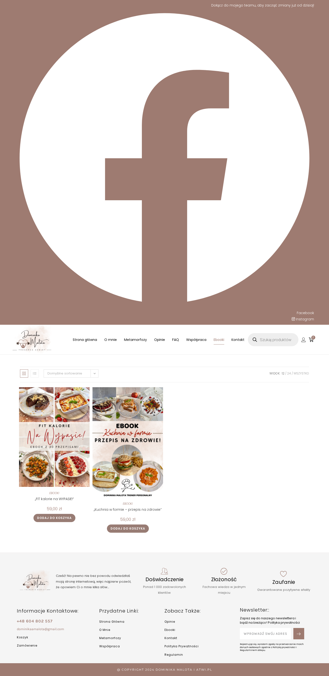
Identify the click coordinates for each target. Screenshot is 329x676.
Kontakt (237, 339)
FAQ (175, 339)
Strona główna (85, 339)
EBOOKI (54, 493)
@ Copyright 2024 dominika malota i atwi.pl (164, 669)
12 (283, 373)
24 (289, 373)
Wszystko (301, 373)
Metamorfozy (135, 339)
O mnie (110, 339)
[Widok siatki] (24, 373)
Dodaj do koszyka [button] (54, 518)
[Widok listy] (35, 373)
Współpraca (196, 339)
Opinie (159, 339)
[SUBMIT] (298, 633)
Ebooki (219, 339)
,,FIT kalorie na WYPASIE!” (54, 499)
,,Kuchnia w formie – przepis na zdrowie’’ (128, 509)
